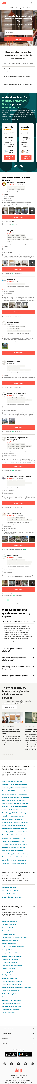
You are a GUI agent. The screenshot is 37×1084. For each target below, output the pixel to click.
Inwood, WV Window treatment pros (13, 816)
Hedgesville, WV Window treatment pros (14, 844)
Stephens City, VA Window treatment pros (15, 791)
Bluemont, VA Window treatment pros (13, 838)
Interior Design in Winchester (11, 894)
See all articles (9, 707)
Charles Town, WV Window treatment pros (15, 835)
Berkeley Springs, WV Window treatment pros (16, 854)
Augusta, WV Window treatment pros (13, 825)
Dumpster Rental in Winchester (11, 984)
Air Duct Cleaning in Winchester (12, 994)
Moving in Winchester (8, 950)
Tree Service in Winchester (10, 940)
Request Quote (18, 217)
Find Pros (18, 39)
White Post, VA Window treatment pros (14, 800)
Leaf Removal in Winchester (10, 1009)
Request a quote (9, 157)
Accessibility (18, 1077)
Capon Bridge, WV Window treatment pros (15, 813)
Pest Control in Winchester (10, 959)
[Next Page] (34, 600)
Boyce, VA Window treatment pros (12, 819)
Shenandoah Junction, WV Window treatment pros (17, 857)
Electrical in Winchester (9, 931)
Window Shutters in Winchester (11, 891)
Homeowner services (7, 1029)
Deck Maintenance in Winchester (12, 965)
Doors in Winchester (8, 1013)
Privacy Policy (23, 1075)
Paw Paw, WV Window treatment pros (13, 847)
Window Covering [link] (16, 8)
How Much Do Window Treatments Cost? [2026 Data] (11, 731)
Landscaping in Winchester (10, 972)
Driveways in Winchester (9, 962)
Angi (3, 726)
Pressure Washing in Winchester (12, 981)
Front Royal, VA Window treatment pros (14, 832)
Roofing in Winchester (9, 925)
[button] (5, 210)
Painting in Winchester (9, 943)
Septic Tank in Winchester (10, 978)
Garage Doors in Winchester (10, 991)
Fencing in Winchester (9, 934)
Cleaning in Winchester (9, 928)
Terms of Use (13, 1075)
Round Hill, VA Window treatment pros (14, 863)
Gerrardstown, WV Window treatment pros (15, 803)
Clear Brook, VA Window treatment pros (14, 788)
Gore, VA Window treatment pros (12, 781)
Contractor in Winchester (9, 997)
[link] (6, 151)
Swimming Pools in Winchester (11, 1000)
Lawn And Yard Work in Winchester (13, 947)
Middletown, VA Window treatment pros (14, 807)
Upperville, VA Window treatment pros (14, 860)
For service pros (6, 1033)
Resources (5, 1038)
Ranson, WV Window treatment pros (13, 841)
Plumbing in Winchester (9, 921)
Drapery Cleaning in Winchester (12, 897)
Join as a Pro (25, 3)
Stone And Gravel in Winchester (12, 1006)
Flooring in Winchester (9, 975)
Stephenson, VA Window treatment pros (14, 785)
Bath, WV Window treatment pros (12, 851)
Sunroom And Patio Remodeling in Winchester (16, 987)
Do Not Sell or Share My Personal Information (18, 1080)
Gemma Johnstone (30, 726)
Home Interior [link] (6, 8)
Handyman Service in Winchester (12, 953)
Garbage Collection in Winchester (12, 956)
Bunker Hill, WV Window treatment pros (14, 794)
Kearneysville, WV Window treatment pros (15, 822)
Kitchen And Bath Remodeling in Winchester (15, 937)
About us (4, 1043)
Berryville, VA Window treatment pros (13, 810)
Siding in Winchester (8, 969)
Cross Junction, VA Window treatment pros (15, 797)
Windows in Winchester (9, 888)
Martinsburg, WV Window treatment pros (14, 829)
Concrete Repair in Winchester (11, 1003)
